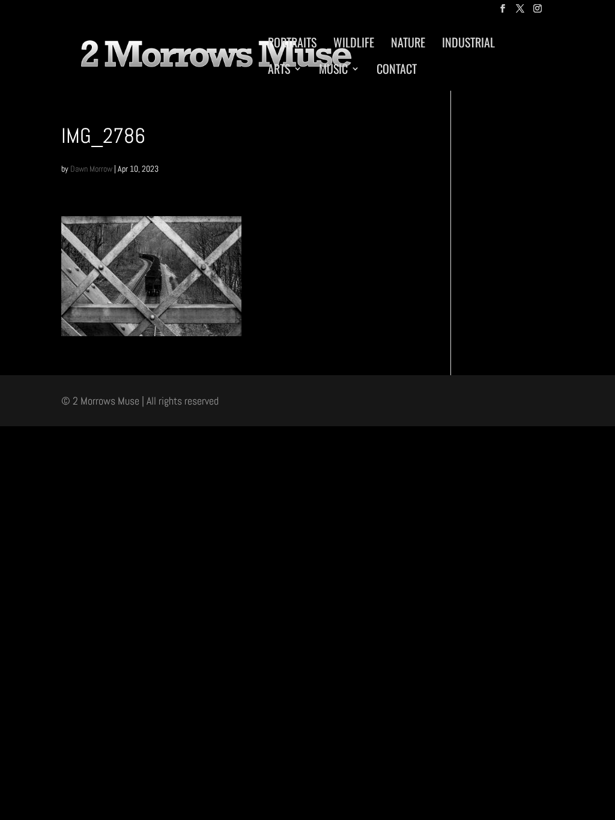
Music (333, 70)
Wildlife (353, 44)
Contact (397, 70)
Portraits (292, 44)
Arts (279, 70)
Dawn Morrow (91, 168)
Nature (408, 44)
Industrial (468, 44)
